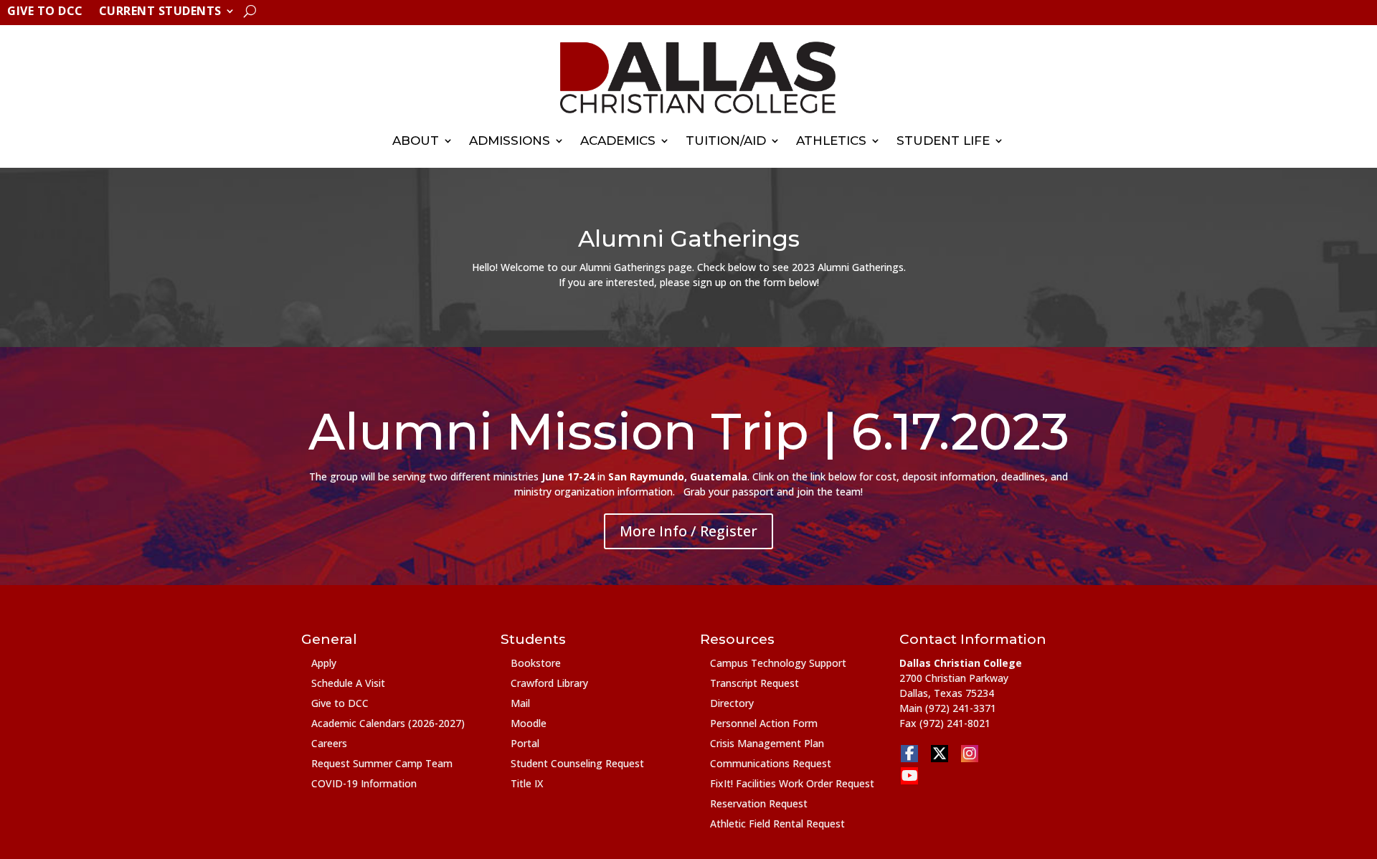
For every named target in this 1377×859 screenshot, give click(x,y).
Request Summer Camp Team (382, 763)
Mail (520, 703)
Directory (732, 703)
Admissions (509, 140)
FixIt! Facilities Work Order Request (792, 783)
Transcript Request (754, 683)
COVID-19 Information (364, 783)
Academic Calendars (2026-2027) (388, 723)
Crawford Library (549, 683)
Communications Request (770, 763)
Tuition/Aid (726, 140)
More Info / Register (688, 531)
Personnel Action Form (764, 723)
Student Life (943, 140)
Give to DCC (45, 12)
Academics (618, 140)
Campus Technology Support (778, 663)
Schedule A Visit (348, 683)
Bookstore (536, 663)
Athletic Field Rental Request (777, 823)
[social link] (909, 753)
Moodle (528, 723)
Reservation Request (759, 803)
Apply (323, 663)
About (415, 140)
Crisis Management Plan (767, 743)
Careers (329, 743)
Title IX (527, 783)
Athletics (831, 140)
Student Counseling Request (577, 763)
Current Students (160, 12)
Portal (525, 743)
